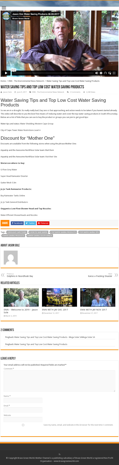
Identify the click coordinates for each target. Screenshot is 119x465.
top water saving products (63, 232)
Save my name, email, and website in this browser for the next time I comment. (78, 425)
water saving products (13, 236)
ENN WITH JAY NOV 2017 (93, 309)
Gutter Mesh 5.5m (8, 182)
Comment (9, 369)
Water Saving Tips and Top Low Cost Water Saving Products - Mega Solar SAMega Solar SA (54, 337)
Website (7, 415)
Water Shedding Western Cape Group (36, 124)
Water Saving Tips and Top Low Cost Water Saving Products (40, 344)
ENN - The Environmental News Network (26, 81)
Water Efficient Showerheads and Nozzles (19, 215)
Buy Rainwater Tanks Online (13, 195)
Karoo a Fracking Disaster (100, 275)
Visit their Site (51, 156)
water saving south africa (40, 236)
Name (7, 396)
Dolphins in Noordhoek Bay (20, 275)
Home (3, 81)
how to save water (38, 232)
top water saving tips (89, 232)
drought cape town (17, 232)
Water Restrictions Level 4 (29, 130)
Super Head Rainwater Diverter (14, 176)
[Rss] (59, 454)
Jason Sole (7, 92)
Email (7, 406)
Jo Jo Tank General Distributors (14, 202)
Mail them (49, 150)
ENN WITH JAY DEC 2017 (55, 309)
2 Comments (75, 92)
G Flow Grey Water (9, 169)
